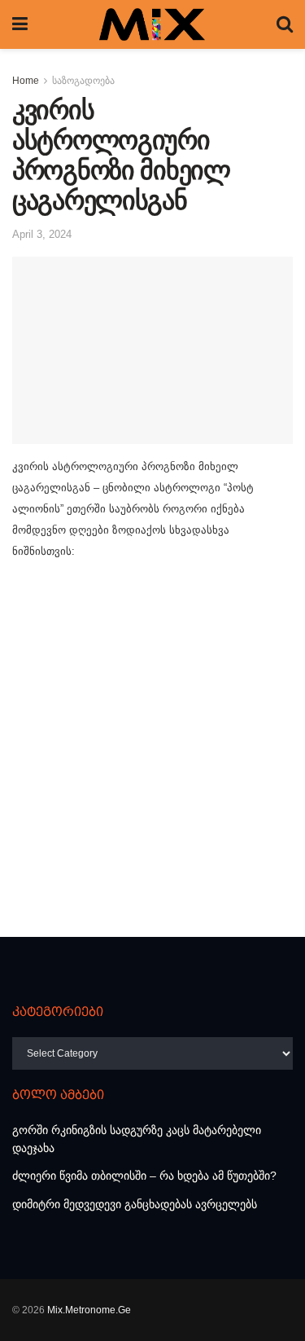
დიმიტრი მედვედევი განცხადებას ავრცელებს (134, 1204)
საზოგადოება (83, 80)
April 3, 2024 (42, 234)
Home (25, 80)
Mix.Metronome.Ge (89, 1310)
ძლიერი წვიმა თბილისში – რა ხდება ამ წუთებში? (144, 1175)
